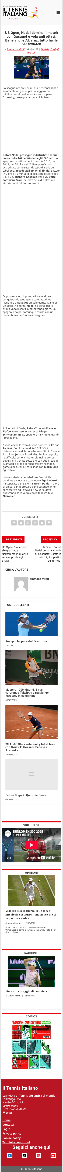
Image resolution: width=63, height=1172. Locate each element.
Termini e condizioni (16, 1142)
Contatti (8, 1125)
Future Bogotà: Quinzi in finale (25, 795)
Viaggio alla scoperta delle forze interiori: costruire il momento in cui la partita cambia (30, 914)
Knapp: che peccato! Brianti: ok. (26, 641)
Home (6, 1120)
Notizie (45, 49)
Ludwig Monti (14, 995)
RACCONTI (31, 953)
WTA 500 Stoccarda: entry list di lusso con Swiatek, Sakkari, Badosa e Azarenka (30, 747)
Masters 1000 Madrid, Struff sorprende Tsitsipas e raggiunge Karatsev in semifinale (27, 692)
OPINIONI (31, 872)
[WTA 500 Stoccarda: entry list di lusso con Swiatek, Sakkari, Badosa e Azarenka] (31, 722)
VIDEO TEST (31, 825)
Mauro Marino (14, 923)
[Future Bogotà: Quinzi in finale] (31, 774)
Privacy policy (11, 1133)
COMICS (31, 1016)
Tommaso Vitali (15, 49)
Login (6, 1129)
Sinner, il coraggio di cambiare (26, 991)
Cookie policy (11, 1138)
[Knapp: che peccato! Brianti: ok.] (31, 624)
